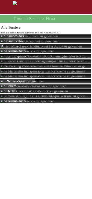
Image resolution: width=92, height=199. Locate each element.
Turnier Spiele (27, 18)
